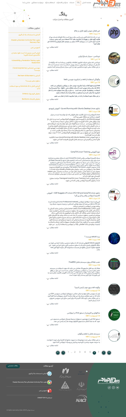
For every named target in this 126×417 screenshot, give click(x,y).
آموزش (93, 137)
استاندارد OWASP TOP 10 (45, 397)
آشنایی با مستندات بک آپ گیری (29, 34)
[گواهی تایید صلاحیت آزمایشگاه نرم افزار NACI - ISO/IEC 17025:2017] (81, 400)
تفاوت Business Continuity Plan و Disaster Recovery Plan (25, 41)
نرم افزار (60, 167)
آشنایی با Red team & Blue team (29, 75)
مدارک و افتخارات (62, 2)
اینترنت (97, 224)
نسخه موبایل (30, 410)
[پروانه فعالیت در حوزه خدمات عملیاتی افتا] (65, 386)
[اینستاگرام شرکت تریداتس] (113, 388)
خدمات (71, 2)
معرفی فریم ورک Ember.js (31, 93)
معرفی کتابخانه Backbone (31, 99)
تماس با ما (26, 2)
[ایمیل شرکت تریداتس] (117, 388)
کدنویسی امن (35, 47)
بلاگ (78, 2)
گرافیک (98, 222)
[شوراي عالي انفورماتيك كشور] (81, 386)
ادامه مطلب (54, 47)
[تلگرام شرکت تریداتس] (109, 388)
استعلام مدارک (50, 2)
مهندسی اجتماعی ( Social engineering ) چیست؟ (26, 69)
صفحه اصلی (86, 2)
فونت (84, 222)
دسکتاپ (92, 117)
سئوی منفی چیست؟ (33, 81)
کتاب (80, 217)
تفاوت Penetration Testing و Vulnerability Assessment (26, 61)
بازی (77, 220)
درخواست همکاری (38, 2)
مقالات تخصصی (13, 365)
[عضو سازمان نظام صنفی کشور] (65, 373)
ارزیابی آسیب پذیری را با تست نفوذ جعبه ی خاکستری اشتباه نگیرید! (26, 54)
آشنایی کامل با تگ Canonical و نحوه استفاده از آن (25, 87)
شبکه (54, 204)
